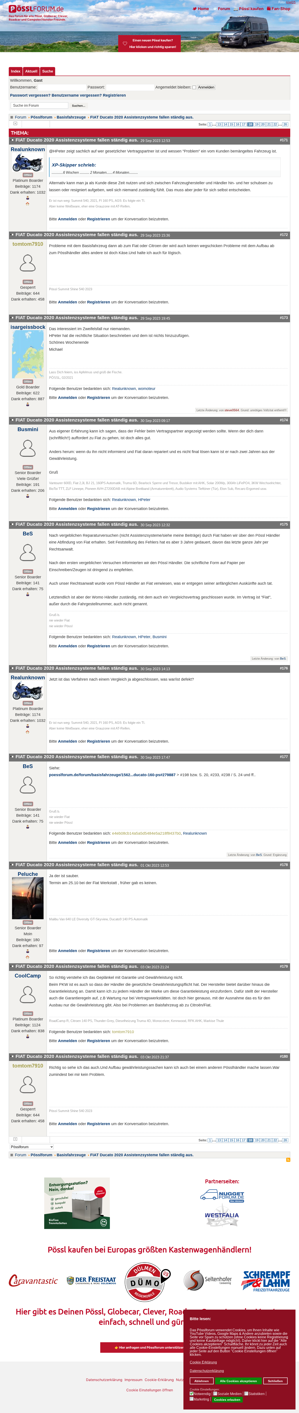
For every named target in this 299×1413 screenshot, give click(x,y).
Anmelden (67, 219)
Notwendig (202, 1394)
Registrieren (114, 95)
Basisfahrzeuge (71, 117)
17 (243, 124)
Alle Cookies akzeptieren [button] (238, 1381)
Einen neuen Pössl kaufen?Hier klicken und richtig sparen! (152, 43)
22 (275, 124)
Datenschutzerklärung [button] (207, 1371)
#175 (284, 524)
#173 (284, 318)
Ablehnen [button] (201, 1381)
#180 (284, 1056)
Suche (47, 71)
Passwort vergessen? (30, 95)
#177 (284, 757)
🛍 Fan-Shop (278, 8)
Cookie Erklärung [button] (203, 1362)
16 (237, 124)
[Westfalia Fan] (222, 1214)
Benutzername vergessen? (77, 95)
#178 (284, 865)
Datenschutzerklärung (104, 1380)
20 (263, 124)
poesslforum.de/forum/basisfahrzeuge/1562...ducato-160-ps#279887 (112, 775)
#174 (284, 420)
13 (219, 124)
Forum (20, 117)
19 (257, 124)
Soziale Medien (229, 1394)
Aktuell (31, 71)
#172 (284, 235)
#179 (284, 966)
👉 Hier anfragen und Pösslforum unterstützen (149, 1347)
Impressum (133, 1380)
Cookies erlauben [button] (227, 1399)
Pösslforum (41, 117)
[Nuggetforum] (222, 1195)
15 (231, 124)
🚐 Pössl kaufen (248, 8)
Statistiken (256, 1394)
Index (15, 71)
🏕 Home (200, 8)
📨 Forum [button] (221, 8)
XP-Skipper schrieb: (74, 164)
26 (285, 124)
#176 (284, 668)
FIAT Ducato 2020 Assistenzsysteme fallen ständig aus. (141, 117)
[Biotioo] (77, 1203)
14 (225, 124)
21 (269, 124)
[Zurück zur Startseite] (37, 9)
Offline (28, 175)
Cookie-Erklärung (159, 1380)
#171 (284, 140)
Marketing (201, 1399)
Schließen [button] (275, 1381)
